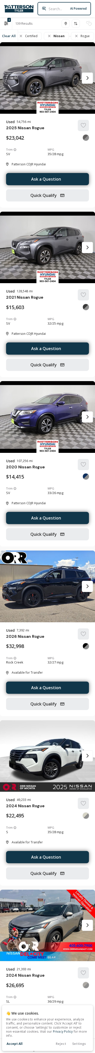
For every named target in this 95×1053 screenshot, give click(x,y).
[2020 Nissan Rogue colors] (86, 476)
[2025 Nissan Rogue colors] (86, 138)
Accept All (15, 1044)
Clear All (9, 36)
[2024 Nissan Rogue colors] (86, 816)
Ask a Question (46, 179)
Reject (61, 1044)
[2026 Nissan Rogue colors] (86, 646)
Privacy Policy (63, 1031)
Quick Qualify (44, 195)
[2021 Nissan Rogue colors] (86, 307)
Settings (79, 1044)
